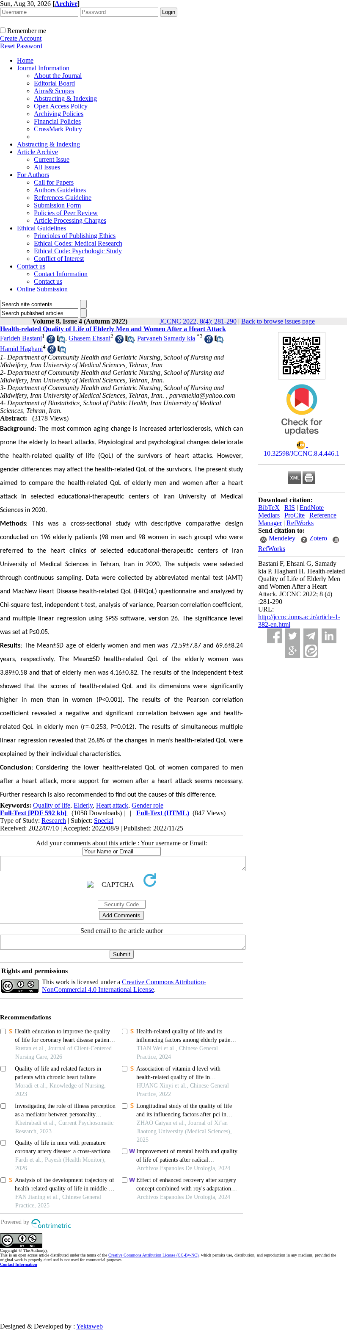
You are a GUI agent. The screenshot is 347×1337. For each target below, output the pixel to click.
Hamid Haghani (21, 348)
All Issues (47, 167)
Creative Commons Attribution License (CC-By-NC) (153, 1255)
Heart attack (112, 805)
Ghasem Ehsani (89, 338)
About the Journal (58, 75)
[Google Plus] (292, 650)
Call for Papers (54, 182)
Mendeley (282, 538)
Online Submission (42, 289)
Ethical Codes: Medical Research (78, 243)
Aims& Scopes (54, 90)
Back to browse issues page (278, 321)
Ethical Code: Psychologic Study (78, 251)
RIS (289, 507)
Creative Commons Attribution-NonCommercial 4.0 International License (124, 985)
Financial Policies (57, 121)
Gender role (147, 805)
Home (25, 60)
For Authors (33, 174)
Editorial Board (54, 83)
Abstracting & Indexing (65, 98)
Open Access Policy (61, 106)
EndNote (312, 507)
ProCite (294, 515)
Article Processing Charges (70, 220)
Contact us (31, 266)
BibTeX (269, 507)
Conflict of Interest (59, 258)
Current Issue (51, 159)
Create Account (20, 38)
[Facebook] (274, 635)
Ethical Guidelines (41, 228)
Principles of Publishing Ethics (75, 235)
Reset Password (21, 46)
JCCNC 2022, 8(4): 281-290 (198, 321)
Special (103, 820)
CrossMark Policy (58, 129)
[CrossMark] (302, 438)
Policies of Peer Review (66, 212)
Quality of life (51, 805)
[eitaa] (310, 650)
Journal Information (43, 68)
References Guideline (62, 197)
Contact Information (61, 273)
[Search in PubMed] (61, 341)
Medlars (269, 515)
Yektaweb (89, 1326)
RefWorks (300, 522)
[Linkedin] (329, 635)
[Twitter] (292, 635)
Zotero (318, 538)
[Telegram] (310, 635)
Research (53, 820)
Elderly (83, 805)
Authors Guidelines (60, 190)
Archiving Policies (58, 113)
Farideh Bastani (21, 338)
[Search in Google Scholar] (51, 341)
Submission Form (57, 205)
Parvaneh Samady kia (166, 338)
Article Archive (37, 151)
